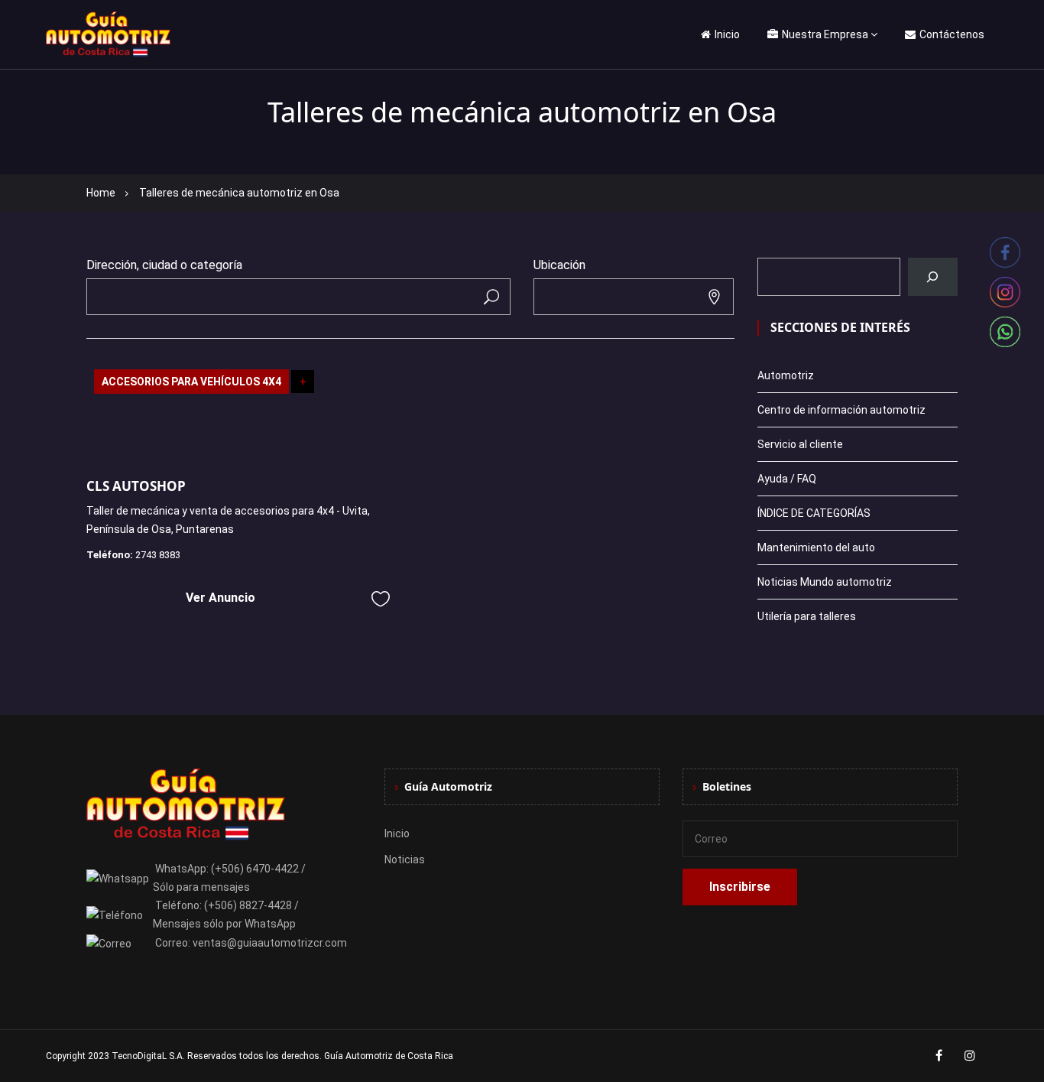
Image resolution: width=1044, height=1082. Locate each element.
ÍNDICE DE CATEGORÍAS (814, 513)
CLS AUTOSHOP (136, 486)
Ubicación (559, 265)
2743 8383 (157, 554)
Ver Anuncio (220, 597)
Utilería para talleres (806, 616)
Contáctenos (951, 34)
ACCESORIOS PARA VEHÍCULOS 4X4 (191, 381)
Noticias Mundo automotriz (824, 582)
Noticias (404, 859)
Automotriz (785, 375)
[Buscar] (933, 277)
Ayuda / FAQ (786, 479)
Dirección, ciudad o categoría (164, 265)
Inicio (727, 34)
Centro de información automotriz (841, 410)
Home (100, 193)
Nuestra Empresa (825, 34)
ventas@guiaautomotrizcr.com (270, 943)
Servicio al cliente (800, 444)
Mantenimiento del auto (816, 547)
